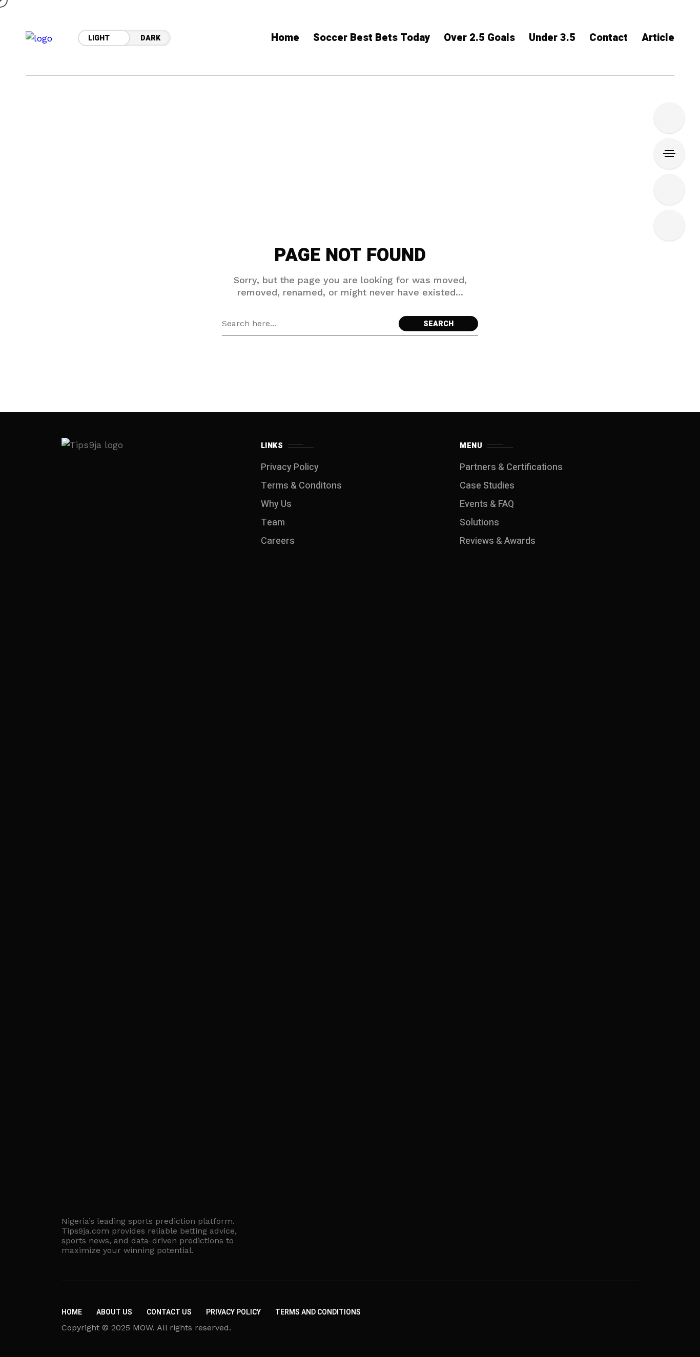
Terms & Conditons (301, 486)
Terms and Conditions (318, 1312)
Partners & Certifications (511, 467)
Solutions (479, 522)
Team (273, 522)
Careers (278, 541)
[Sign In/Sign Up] (669, 117)
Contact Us (169, 1312)
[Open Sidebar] (669, 153)
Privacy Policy (290, 467)
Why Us (276, 504)
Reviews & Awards (498, 541)
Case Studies (487, 486)
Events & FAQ (487, 504)
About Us (114, 1312)
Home (71, 1312)
